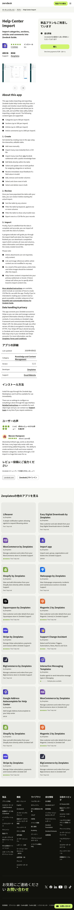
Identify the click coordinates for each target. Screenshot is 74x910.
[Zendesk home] (7, 3)
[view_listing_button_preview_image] (15, 72)
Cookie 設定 (32, 905)
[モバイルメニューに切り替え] (70, 3)
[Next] (23, 88)
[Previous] (15, 88)
